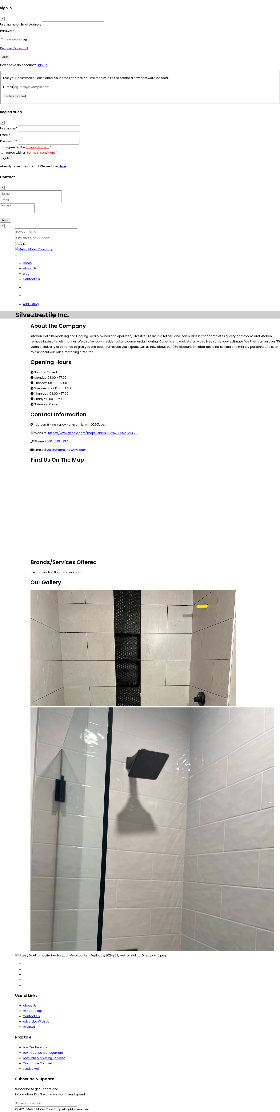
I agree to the (28, 147)
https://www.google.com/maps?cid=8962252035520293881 (93, 433)
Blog (26, 273)
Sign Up (42, 65)
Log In (5, 56)
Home (27, 263)
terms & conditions (41, 152)
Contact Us (31, 279)
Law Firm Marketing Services (44, 1058)
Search (21, 244)
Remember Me (16, 40)
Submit (5, 220)
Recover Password (14, 48)
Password (7, 31)
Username (8, 128)
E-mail (8, 87)
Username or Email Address (20, 24)
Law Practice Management (43, 1053)
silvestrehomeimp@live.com (65, 450)
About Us (29, 268)
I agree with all (31, 152)
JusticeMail (31, 1068)
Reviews (29, 1027)
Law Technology (35, 1047)
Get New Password (15, 96)
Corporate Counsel (37, 1063)
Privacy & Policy (37, 147)
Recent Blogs (32, 1011)
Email (5, 135)
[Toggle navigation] (16, 255)
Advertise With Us (36, 1021)
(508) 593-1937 (56, 441)
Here (62, 166)
